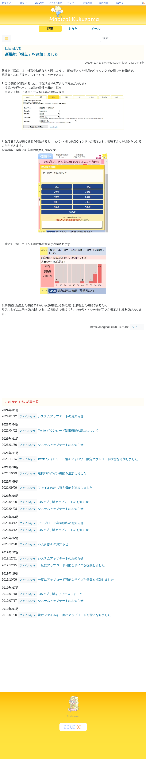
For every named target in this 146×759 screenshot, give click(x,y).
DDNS (119, 3)
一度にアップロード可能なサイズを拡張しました (71, 565)
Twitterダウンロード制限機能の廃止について (68, 430)
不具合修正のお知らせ (53, 544)
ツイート (137, 327)
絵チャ (23, 3)
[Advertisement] (73, 362)
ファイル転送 (56, 3)
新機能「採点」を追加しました (31, 54)
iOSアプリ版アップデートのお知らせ (63, 501)
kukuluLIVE (13, 48)
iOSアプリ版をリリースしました (60, 593)
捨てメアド (7, 3)
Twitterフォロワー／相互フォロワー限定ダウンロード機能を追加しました (88, 459)
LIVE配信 (39, 3)
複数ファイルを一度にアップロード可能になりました (74, 614)
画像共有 (87, 3)
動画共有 (103, 3)
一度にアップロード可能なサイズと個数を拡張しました (76, 579)
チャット (71, 3)
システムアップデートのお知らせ (60, 416)
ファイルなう (27, 416)
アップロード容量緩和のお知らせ (60, 522)
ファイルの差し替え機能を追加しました (65, 487)
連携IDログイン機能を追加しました (62, 473)
